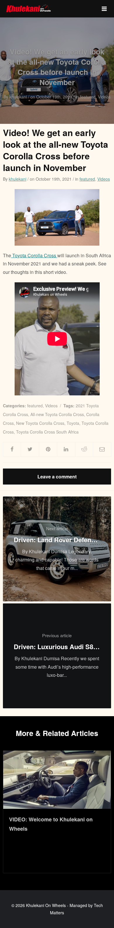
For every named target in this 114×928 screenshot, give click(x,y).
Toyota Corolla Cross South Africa (47, 432)
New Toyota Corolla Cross (40, 423)
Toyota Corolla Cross (34, 255)
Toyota (73, 423)
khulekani (17, 179)
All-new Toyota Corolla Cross (57, 414)
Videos (103, 179)
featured (87, 179)
